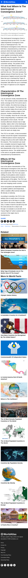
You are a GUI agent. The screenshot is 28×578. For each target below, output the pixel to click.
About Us (3, 552)
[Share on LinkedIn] (14, 221)
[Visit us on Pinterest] (11, 565)
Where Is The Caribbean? (9, 399)
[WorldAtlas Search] (26, 2)
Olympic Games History (9, 295)
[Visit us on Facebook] (5, 565)
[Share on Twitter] (8, 221)
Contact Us (3, 545)
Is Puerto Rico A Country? (9, 525)
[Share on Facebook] (5, 221)
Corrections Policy (5, 557)
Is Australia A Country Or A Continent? (13, 315)
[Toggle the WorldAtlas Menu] (1, 2)
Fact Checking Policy (6, 555)
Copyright (3, 550)
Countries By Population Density (12, 463)
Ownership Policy (5, 560)
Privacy (2, 547)
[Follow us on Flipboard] (2, 565)
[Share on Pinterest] (11, 221)
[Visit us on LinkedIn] (14, 565)
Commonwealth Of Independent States (13, 357)
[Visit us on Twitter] (8, 565)
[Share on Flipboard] (2, 221)
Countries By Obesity (8, 483)
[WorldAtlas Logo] (10, 2)
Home (2, 542)
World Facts (15, 224)
